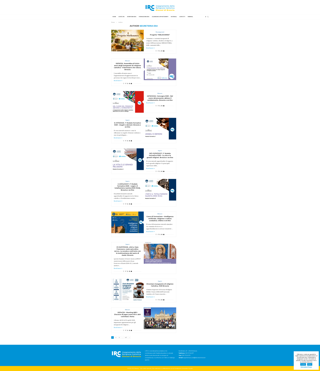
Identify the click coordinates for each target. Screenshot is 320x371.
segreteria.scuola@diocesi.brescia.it (194, 357)
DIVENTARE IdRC (131, 16)
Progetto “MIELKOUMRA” (160, 35)
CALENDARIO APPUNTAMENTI (160, 16)
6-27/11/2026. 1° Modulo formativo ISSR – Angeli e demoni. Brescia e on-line (127, 125)
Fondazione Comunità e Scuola (183, 368)
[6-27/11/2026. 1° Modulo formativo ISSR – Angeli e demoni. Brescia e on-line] (160, 128)
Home (113, 22)
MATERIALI (174, 16)
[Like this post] (156, 51)
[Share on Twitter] (159, 51)
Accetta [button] (303, 364)
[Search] (208, 16)
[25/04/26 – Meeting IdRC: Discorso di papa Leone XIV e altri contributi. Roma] (160, 318)
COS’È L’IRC (121, 16)
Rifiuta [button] (309, 364)
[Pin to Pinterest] (161, 51)
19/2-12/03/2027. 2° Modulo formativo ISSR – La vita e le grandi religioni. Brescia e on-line (160, 155)
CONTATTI (182, 16)
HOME (114, 16)
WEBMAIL (190, 16)
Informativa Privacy (306, 367)
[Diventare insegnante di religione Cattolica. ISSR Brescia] (127, 289)
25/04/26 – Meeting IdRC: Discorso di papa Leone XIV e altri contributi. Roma (127, 314)
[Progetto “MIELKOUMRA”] (127, 40)
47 (126, 337)
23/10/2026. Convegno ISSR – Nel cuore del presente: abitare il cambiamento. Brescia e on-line (160, 98)
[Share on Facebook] (125, 83)
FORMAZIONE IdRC (144, 16)
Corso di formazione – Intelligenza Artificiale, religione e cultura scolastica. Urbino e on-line (159, 219)
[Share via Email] (163, 51)
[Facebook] (205, 16)
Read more (150, 48)
